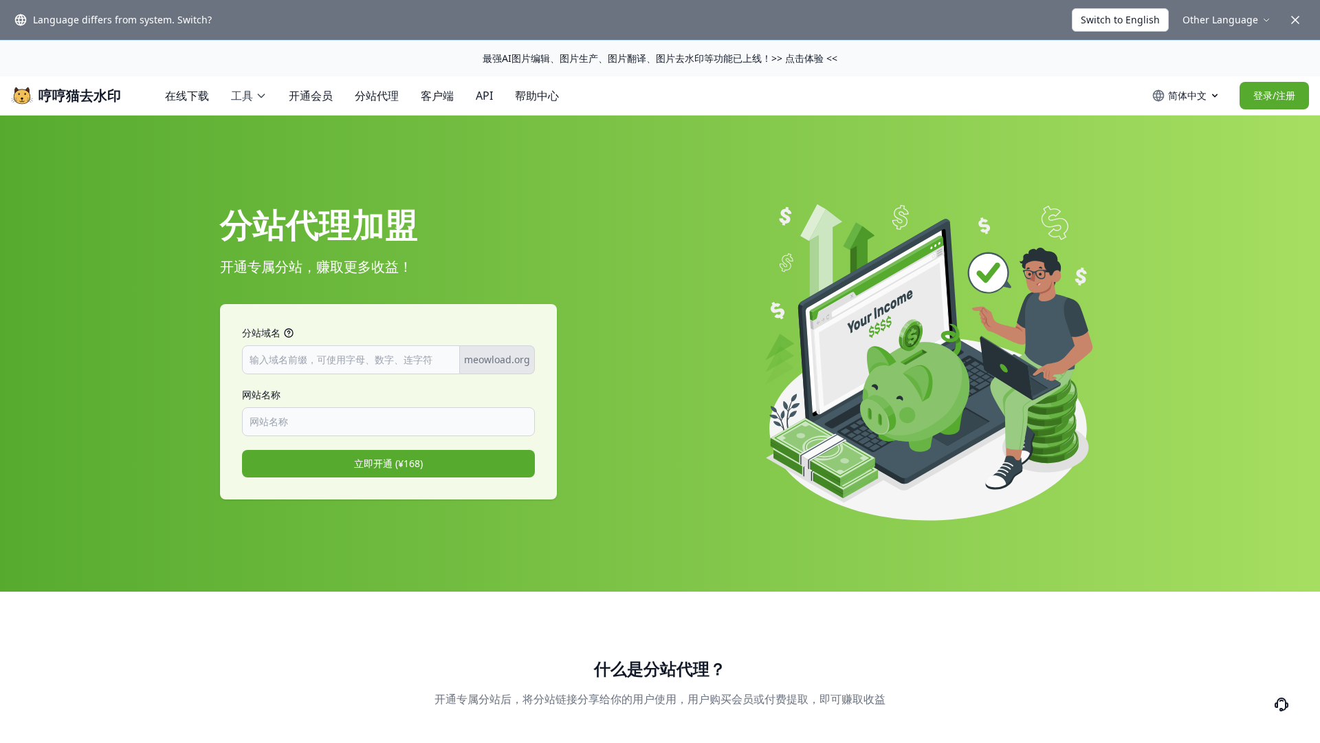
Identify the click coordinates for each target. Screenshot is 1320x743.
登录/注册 (1274, 95)
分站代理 (377, 95)
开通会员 (311, 95)
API (484, 95)
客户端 (437, 95)
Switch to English (1120, 19)
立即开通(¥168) (388, 463)
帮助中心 (537, 95)
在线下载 (187, 95)
